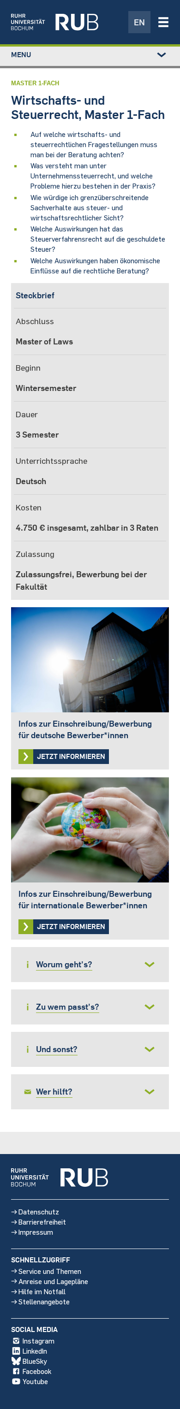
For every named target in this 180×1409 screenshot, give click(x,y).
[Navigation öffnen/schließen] (163, 22)
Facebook (37, 1371)
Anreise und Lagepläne (53, 1281)
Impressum (35, 1231)
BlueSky (35, 1360)
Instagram (38, 1340)
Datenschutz (38, 1211)
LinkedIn (35, 1350)
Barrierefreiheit (42, 1221)
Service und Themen (49, 1271)
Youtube (35, 1381)
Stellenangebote (44, 1301)
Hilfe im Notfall (42, 1291)
